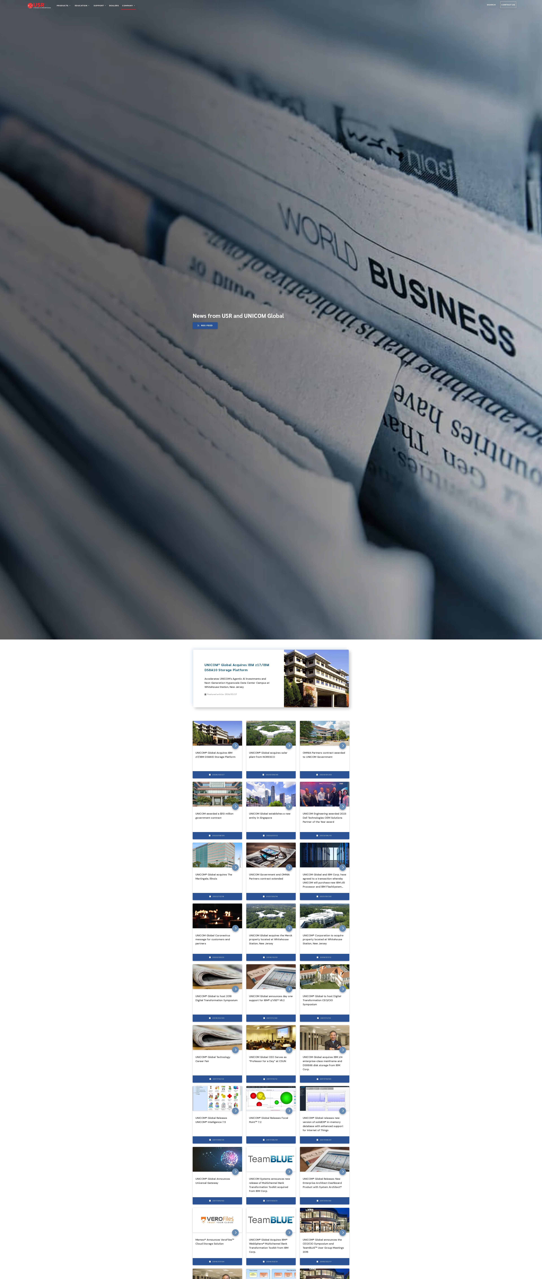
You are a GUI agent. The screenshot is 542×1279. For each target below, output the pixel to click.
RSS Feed (207, 325)
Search (491, 5)
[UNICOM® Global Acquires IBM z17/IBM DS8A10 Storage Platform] (316, 651)
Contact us (508, 5)
